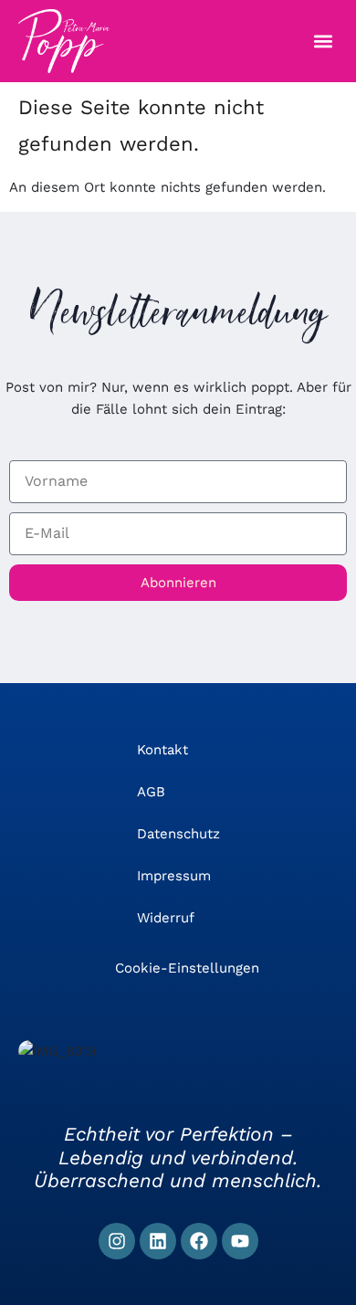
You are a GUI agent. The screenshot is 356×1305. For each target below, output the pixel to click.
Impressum (174, 876)
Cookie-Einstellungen (187, 968)
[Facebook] (199, 1241)
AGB (151, 792)
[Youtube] (240, 1241)
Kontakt (162, 750)
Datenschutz (178, 834)
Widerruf (165, 918)
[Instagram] (117, 1241)
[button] (323, 41)
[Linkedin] (158, 1241)
